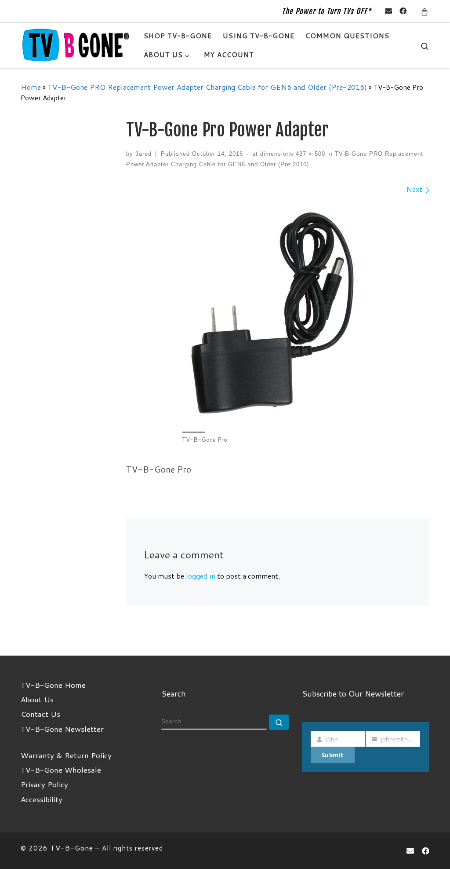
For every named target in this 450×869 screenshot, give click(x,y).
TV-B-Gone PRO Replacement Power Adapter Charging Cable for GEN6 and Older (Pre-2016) (207, 87)
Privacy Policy (44, 784)
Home (31, 87)
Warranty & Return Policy (66, 755)
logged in (200, 576)
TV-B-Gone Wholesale (61, 769)
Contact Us (40, 714)
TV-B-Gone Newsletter (62, 728)
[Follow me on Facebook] (402, 11)
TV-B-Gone (71, 848)
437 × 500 (309, 153)
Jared (143, 153)
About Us (37, 699)
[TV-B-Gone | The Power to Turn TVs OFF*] (76, 44)
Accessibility (41, 799)
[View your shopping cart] (424, 11)
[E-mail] (388, 11)
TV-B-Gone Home (53, 684)
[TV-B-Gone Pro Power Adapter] (278, 312)
